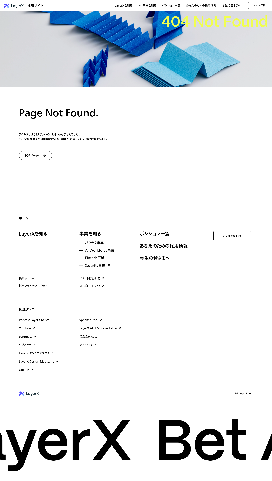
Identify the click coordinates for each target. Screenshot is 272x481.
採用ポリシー (27, 278)
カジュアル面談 (232, 236)
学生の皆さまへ (231, 5)
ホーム (23, 218)
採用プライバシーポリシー (34, 286)
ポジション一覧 (171, 5)
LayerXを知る (33, 234)
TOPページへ (33, 155)
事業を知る (90, 234)
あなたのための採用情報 (201, 5)
